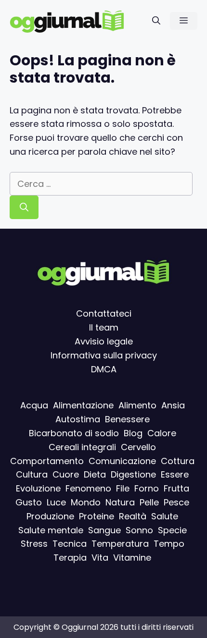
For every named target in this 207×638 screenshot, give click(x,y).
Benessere (127, 419)
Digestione (133, 474)
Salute (164, 516)
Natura (120, 502)
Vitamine (132, 558)
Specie (172, 530)
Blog (133, 433)
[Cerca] (24, 207)
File (122, 488)
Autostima (77, 419)
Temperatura (120, 544)
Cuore (65, 474)
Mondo (86, 502)
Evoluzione (38, 488)
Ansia (173, 405)
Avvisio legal (101, 341)
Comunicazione (122, 460)
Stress (34, 544)
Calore (161, 433)
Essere (175, 474)
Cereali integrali (82, 447)
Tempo (169, 544)
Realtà (132, 516)
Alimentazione (83, 405)
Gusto (28, 502)
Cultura (32, 474)
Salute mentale (50, 530)
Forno (146, 488)
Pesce (176, 502)
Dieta (95, 474)
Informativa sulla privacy (104, 355)
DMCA (103, 369)
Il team (103, 327)
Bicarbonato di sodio (74, 433)
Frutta (176, 488)
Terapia (70, 558)
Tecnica (69, 544)
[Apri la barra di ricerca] (156, 21)
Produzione (50, 516)
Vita (99, 558)
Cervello (138, 447)
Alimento (137, 405)
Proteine (96, 516)
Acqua (34, 405)
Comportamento (47, 460)
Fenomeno (88, 488)
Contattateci (103, 313)
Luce (56, 502)
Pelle (149, 502)
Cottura (177, 460)
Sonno (139, 530)
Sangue (104, 530)
